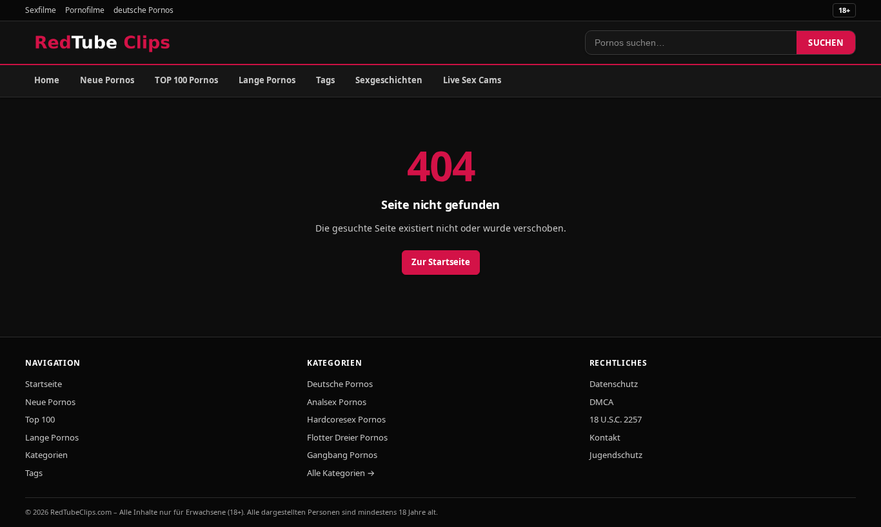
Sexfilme (40, 10)
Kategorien (46, 455)
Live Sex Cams (472, 80)
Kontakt (604, 437)
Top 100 (40, 419)
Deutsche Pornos (340, 384)
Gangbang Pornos (342, 455)
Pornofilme (84, 10)
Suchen (826, 42)
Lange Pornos (267, 80)
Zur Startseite (440, 262)
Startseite (43, 384)
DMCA (601, 402)
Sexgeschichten (388, 80)
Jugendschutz (615, 455)
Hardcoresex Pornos (346, 419)
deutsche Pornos (143, 10)
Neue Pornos (107, 80)
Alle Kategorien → (341, 473)
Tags (325, 80)
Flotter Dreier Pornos (347, 437)
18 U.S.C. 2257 (615, 419)
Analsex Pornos (336, 402)
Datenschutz (613, 384)
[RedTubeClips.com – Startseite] (103, 42)
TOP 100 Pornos (186, 80)
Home (46, 80)
